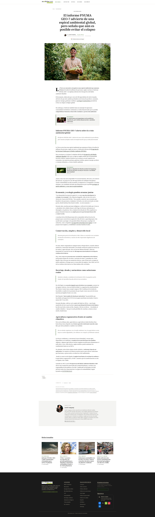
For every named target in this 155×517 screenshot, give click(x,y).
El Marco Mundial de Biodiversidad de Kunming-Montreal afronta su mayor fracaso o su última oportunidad (81, 170)
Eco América (67, 504)
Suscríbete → (102, 489)
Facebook (66, 382)
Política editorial (83, 489)
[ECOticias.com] (47, 2)
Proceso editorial (80, 34)
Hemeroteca (82, 504)
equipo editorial (93, 392)
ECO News (79, 1)
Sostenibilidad (58, 8)
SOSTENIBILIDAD (67, 371)
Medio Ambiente (67, 484)
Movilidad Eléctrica (68, 491)
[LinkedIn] (99, 506)
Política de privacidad (85, 495)
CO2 (65, 493)
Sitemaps (82, 506)
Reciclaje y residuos (68, 497)
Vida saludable (67, 502)
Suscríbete (87, 1)
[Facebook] (99, 503)
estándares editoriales (72, 392)
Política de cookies (84, 497)
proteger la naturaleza (83, 101)
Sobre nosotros (83, 486)
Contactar (66, 1)
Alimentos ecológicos (69, 500)
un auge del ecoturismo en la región (81, 223)
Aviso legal (82, 493)
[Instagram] (109, 503)
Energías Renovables (68, 489)
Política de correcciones (85, 491)
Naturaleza (66, 486)
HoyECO (73, 1)
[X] (103, 503)
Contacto (82, 484)
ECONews (82, 502)
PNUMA (44, 377)
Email (70, 382)
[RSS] (106, 503)
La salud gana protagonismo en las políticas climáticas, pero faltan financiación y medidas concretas (81, 120)
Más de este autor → (70, 421)
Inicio (54, 8)
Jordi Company (72, 34)
